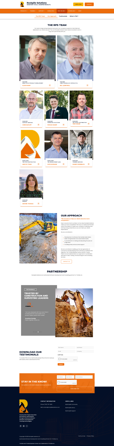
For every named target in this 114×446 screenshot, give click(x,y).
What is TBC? (74, 16)
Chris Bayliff (27, 125)
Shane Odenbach (79, 164)
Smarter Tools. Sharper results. (39, 4)
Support (41, 11)
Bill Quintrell (65, 85)
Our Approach (52, 16)
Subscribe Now (74, 388)
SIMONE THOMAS (27, 203)
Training (32, 11)
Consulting (50, 11)
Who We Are (61, 11)
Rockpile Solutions (37, 3)
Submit (61, 364)
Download (71, 11)
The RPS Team (40, 16)
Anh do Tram (27, 164)
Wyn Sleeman (52, 164)
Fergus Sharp (52, 125)
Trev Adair (76, 124)
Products (23, 11)
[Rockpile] (22, 4)
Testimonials (63, 16)
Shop (79, 11)
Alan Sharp (26, 85)
